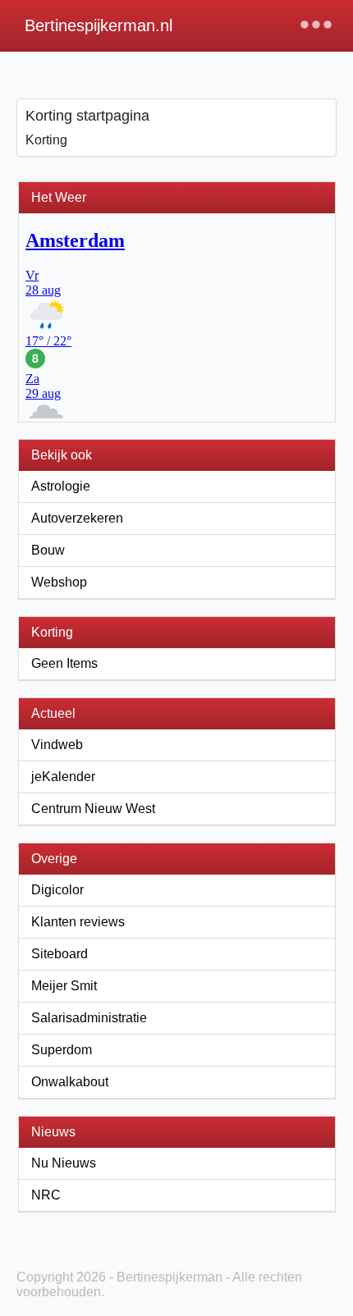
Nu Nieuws (63, 1163)
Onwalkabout (69, 1082)
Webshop (59, 582)
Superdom (61, 1050)
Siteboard (59, 954)
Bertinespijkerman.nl (98, 25)
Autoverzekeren (77, 518)
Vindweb (57, 745)
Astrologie (60, 486)
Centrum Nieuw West (93, 809)
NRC (46, 1195)
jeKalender (63, 777)
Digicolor (57, 890)
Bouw (48, 550)
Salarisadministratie (89, 1018)
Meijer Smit (64, 986)
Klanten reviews (78, 922)
